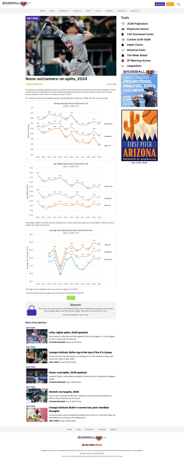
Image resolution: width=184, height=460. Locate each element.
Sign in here (84, 315)
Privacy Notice (71, 456)
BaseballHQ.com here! (99, 311)
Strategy (77, 11)
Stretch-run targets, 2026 (64, 391)
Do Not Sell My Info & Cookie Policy (111, 456)
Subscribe (160, 4)
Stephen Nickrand (33, 84)
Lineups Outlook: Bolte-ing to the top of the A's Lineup (80, 352)
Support (113, 429)
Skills (52, 11)
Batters (32, 18)
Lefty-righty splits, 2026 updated (68, 332)
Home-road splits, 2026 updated (68, 372)
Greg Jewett (54, 362)
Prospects (63, 11)
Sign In (170, 4)
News (42, 11)
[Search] (178, 4)
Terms (64, 456)
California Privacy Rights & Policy (88, 456)
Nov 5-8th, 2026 (139, 163)
